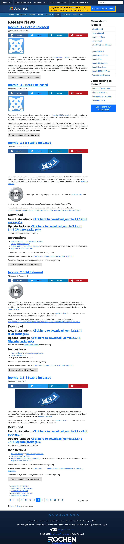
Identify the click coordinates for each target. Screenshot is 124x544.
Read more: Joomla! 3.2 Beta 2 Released (24, 77)
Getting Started (98, 33)
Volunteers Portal (98, 100)
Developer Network (45, 416)
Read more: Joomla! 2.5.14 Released (23, 370)
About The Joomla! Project (101, 45)
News (57, 15)
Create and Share (98, 37)
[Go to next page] (58, 500)
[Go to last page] (62, 500)
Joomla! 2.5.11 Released (19, 491)
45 (26, 500)
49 (42, 500)
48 (38, 500)
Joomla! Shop (97, 59)
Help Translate (82, 525)
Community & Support (58, 2)
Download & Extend (22, 2)
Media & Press (78, 15)
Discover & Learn (40, 2)
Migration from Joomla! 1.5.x (21, 248)
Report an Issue (95, 525)
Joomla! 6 (49, 15)
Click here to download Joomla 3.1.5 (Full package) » (47, 220)
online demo (37, 256)
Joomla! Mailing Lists (99, 63)
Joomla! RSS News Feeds (101, 71)
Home (11, 15)
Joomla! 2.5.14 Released (25, 272)
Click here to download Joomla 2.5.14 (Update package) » (44, 339)
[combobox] (110, 2)
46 (30, 500)
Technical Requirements (101, 75)
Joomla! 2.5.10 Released (19, 495)
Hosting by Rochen (62, 543)
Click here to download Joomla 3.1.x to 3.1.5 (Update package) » (45, 227)
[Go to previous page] (13, 500)
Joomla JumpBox (53, 468)
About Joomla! (21, 15)
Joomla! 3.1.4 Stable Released (29, 377)
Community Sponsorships (101, 96)
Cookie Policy (52, 525)
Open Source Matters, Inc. (59, 534)
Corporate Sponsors (99, 92)
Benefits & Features (36, 15)
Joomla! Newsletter (99, 67)
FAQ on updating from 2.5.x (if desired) (25, 246)
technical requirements (34, 241)
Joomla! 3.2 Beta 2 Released (28, 27)
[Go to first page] (10, 500)
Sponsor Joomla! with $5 (67, 525)
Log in (105, 525)
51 (51, 500)
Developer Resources (79, 2)
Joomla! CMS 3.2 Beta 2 (61, 57)
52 (55, 500)
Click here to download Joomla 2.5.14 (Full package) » (45, 332)
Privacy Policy (40, 525)
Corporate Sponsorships (101, 88)
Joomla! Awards (98, 51)
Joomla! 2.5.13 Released (19, 486)
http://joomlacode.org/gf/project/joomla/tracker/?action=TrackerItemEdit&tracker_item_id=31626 (44, 210)
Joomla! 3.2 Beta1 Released (28, 85)
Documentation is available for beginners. (58, 256)
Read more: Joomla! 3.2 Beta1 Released (24, 135)
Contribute (66, 15)
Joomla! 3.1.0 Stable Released (21, 493)
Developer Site (13, 309)
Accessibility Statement (25, 525)
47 (34, 500)
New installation (17, 241)
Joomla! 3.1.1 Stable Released (21, 488)
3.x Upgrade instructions (20, 244)
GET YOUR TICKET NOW (103, 8)
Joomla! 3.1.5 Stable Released (29, 143)
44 (21, 500)
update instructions (31, 345)
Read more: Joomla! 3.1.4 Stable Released (25, 479)
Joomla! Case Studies (100, 55)
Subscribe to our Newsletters (103, 108)
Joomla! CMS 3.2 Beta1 (61, 115)
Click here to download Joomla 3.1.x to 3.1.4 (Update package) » (45, 440)
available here (77, 194)
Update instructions (18, 355)
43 (17, 500)
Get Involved (97, 41)
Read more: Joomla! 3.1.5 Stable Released (25, 265)
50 (46, 500)
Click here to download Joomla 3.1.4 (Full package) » (47, 433)
